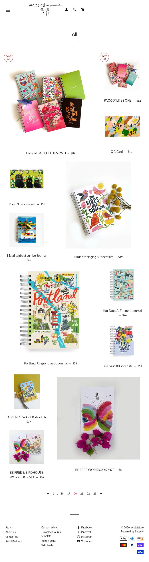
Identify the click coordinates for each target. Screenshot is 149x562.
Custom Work (49, 527)
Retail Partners (13, 541)
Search (9, 527)
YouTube (85, 541)
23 (94, 493)
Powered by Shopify (132, 531)
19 (68, 493)
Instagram (86, 536)
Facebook (86, 527)
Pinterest (85, 532)
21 (81, 493)
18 (62, 493)
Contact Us (11, 536)
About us (10, 532)
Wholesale (47, 545)
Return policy (48, 540)
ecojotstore (137, 527)
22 (88, 493)
